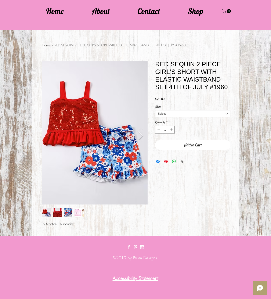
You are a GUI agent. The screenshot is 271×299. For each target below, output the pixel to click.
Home (46, 45)
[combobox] (192, 113)
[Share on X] (182, 161)
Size (159, 106)
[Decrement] (158, 129)
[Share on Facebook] (157, 161)
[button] (227, 11)
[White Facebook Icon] (129, 247)
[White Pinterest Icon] (135, 247)
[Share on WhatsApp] (174, 161)
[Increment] (171, 129)
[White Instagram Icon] (142, 247)
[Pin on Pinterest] (166, 161)
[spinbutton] (165, 129)
